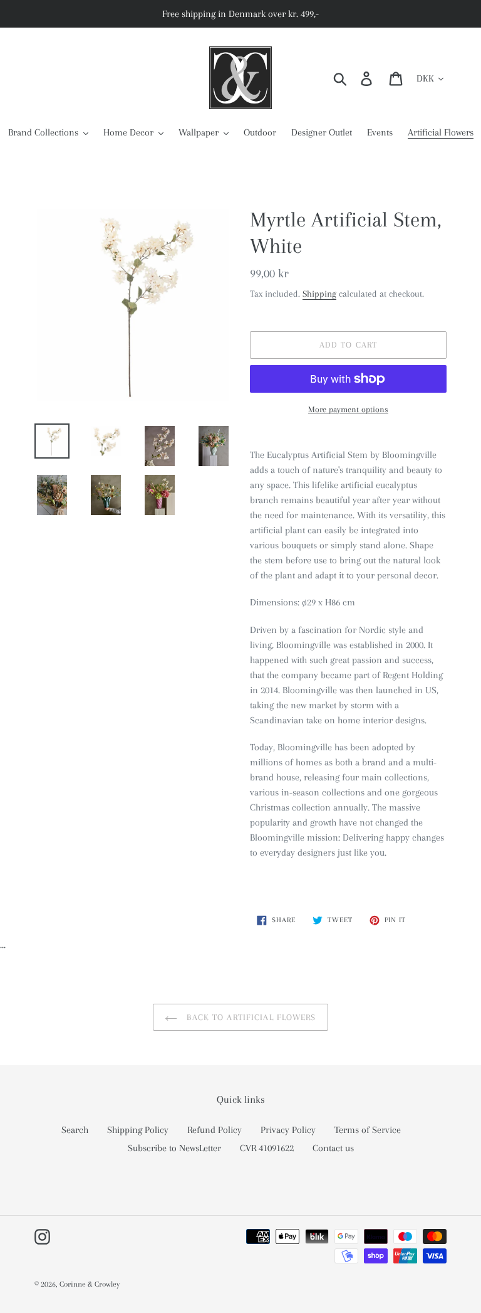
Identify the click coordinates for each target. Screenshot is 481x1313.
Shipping (319, 294)
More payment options (348, 409)
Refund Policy (214, 1129)
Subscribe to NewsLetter (174, 1148)
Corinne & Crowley (89, 1284)
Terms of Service (367, 1129)
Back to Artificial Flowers (250, 1017)
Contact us (333, 1148)
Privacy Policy (288, 1129)
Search (74, 1129)
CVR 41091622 (267, 1148)
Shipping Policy (137, 1129)
